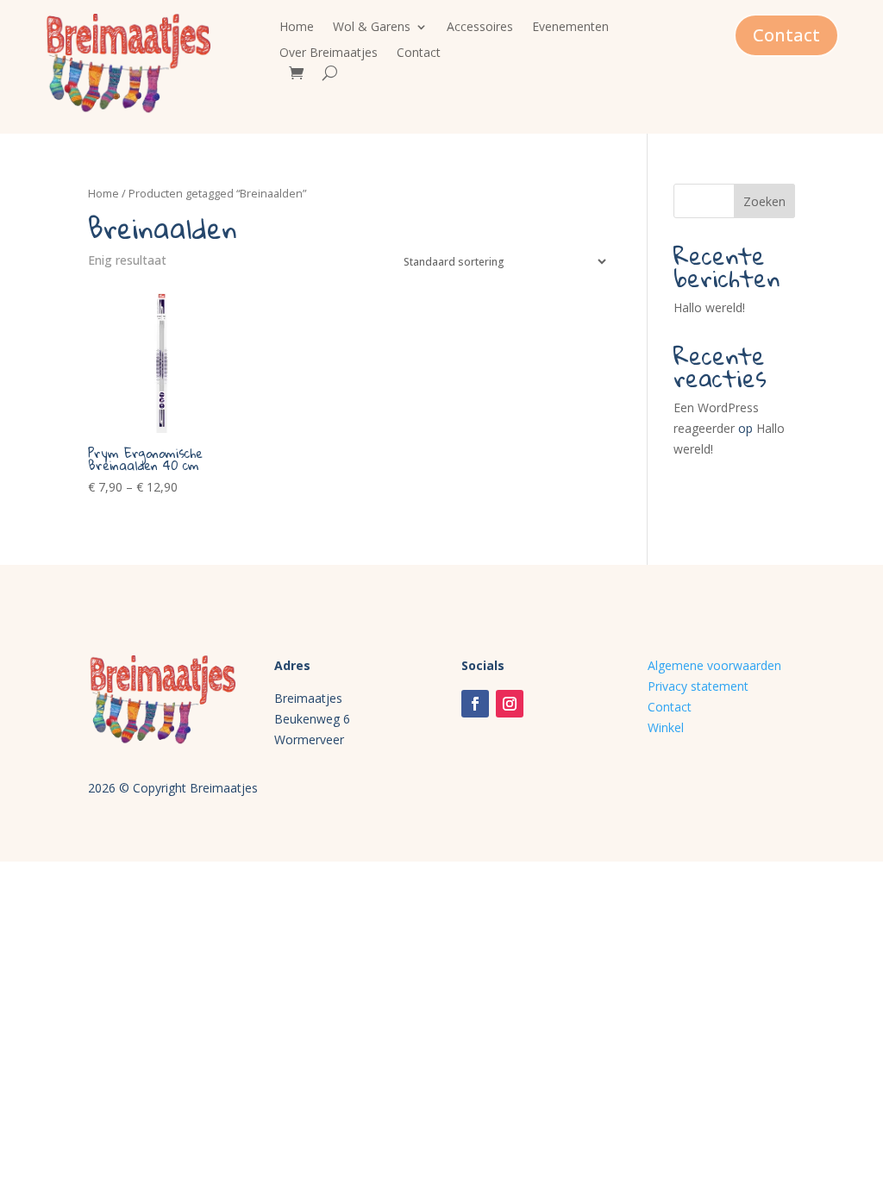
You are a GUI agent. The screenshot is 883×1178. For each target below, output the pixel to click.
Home (296, 27)
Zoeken (764, 201)
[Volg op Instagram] (509, 703)
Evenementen (570, 27)
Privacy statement (698, 686)
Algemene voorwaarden (714, 665)
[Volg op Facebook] (475, 703)
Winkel (666, 727)
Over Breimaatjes (328, 53)
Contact (419, 53)
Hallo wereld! (709, 307)
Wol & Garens (371, 27)
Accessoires (480, 27)
